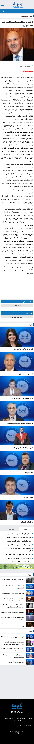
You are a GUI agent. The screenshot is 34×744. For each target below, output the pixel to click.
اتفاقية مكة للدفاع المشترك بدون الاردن (21, 398)
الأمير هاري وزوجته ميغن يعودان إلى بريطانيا (12, 612)
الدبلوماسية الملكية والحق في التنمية (22, 447)
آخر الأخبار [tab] (26, 529)
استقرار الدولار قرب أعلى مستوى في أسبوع (18, 537)
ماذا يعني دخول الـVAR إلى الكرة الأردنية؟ (19, 558)
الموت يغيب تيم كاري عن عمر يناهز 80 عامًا (18, 554)
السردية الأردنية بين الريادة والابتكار (23, 348)
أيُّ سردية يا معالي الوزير (26, 373)
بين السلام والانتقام (27, 521)
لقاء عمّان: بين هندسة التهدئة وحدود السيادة (20, 423)
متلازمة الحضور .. (28, 497)
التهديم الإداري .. (28, 472)
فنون (30, 631)
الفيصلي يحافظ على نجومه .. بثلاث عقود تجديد (17, 544)
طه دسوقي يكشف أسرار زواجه (16, 662)
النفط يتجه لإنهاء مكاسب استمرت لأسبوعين (18, 533)
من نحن (30, 718)
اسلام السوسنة (18, 721)
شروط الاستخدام (9, 718)
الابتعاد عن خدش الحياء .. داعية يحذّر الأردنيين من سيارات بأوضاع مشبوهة (12, 599)
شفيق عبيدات (28, 70)
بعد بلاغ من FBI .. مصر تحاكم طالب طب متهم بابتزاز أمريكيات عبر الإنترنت (13, 605)
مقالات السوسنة (27, 16)
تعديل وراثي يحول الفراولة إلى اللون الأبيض (12, 593)
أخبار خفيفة (28, 574)
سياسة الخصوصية (20, 718)
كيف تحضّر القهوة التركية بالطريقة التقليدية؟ (18, 540)
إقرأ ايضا (29, 324)
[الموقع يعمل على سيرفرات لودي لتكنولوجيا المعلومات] (17, 733)
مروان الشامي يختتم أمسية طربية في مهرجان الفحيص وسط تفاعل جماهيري (14, 643)
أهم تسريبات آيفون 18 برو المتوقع (21, 561)
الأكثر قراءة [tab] (11, 529)
